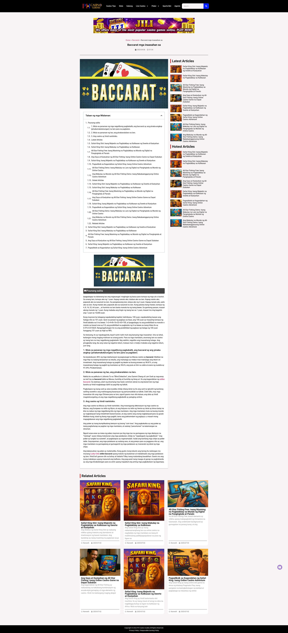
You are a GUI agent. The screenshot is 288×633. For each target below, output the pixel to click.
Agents (177, 6)
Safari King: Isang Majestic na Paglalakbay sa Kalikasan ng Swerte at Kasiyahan (123, 160)
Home (128, 40)
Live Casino (140, 6)
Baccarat (135, 40)
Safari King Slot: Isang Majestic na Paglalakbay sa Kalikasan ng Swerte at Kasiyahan (125, 143)
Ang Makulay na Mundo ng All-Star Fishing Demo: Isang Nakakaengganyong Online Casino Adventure (125, 175)
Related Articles (98, 223)
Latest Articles (96, 140)
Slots (121, 6)
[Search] (206, 6)
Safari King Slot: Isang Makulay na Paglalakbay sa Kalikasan (115, 147)
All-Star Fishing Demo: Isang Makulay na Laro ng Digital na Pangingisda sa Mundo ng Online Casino (126, 169)
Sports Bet (167, 6)
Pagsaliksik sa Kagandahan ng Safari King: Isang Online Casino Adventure (121, 164)
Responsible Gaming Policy (149, 630)
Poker (154, 6)
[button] (161, 115)
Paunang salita (94, 123)
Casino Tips (111, 6)
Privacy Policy (134, 630)
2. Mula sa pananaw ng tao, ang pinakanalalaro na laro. (113, 133)
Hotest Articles (98, 180)
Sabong (129, 6)
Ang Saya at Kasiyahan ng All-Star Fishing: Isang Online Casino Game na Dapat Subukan (126, 157)
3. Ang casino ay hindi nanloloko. (104, 136)
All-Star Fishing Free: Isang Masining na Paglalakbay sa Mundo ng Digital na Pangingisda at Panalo (121, 152)
